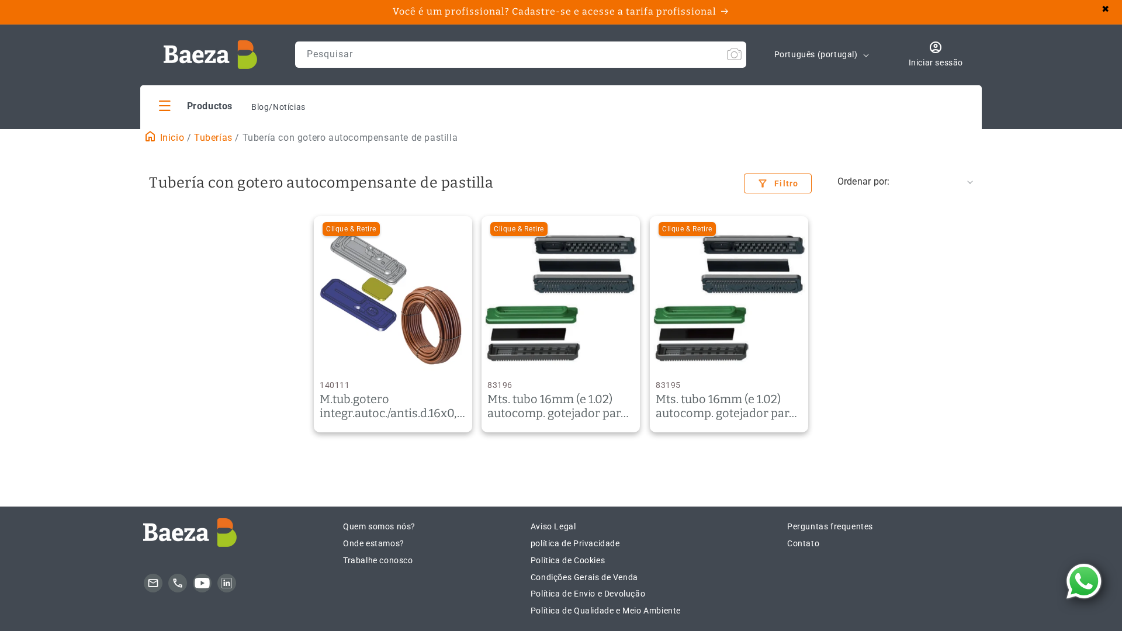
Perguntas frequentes (830, 526)
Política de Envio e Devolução (588, 593)
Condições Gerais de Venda (584, 577)
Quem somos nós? (379, 526)
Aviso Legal (553, 526)
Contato (803, 543)
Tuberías (213, 137)
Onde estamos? (373, 543)
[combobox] (520, 54)
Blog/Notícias (278, 107)
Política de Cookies (568, 560)
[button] (196, 105)
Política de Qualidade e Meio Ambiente (606, 610)
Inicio (170, 137)
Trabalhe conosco (378, 560)
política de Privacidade (575, 543)
